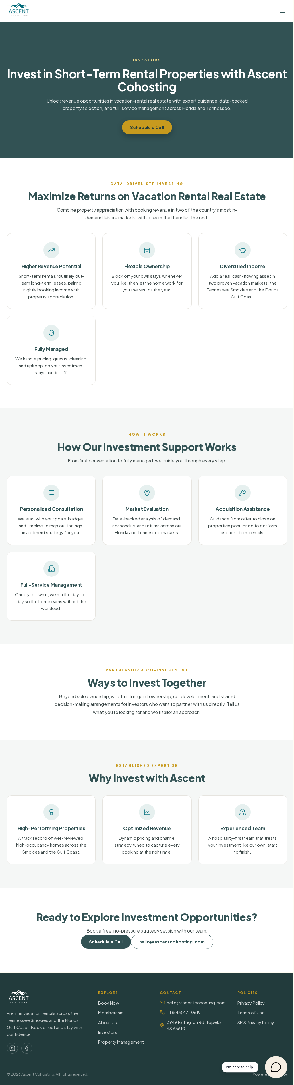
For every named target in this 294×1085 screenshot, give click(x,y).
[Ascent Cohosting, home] (18, 10)
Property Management (121, 1042)
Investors (107, 1032)
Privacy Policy (251, 1002)
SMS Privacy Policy (255, 1022)
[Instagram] (12, 1048)
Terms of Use (251, 1012)
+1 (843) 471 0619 (184, 1012)
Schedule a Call (147, 127)
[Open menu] (282, 11)
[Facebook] (26, 1048)
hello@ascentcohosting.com (172, 941)
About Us (107, 1022)
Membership (111, 1012)
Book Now (108, 1002)
